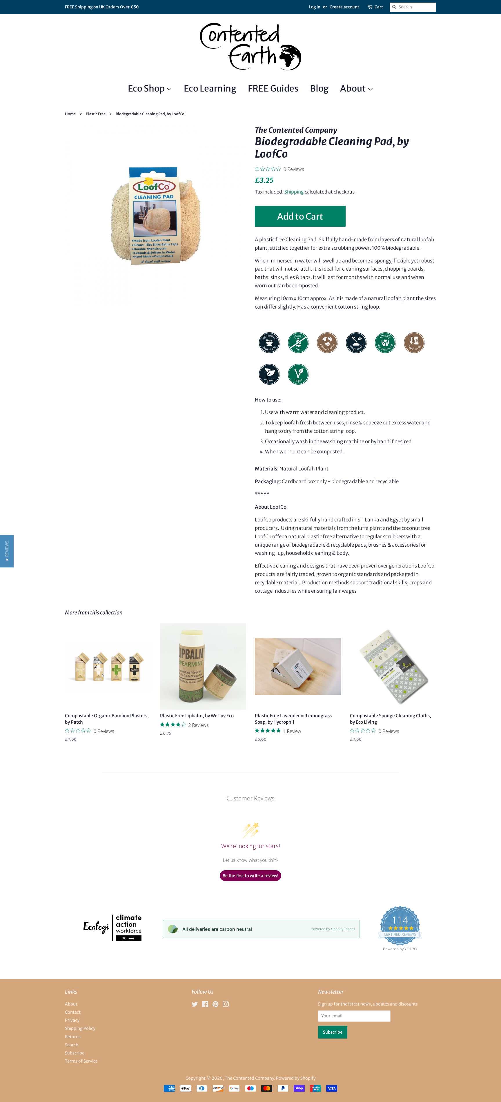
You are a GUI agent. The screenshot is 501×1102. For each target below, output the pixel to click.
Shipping (294, 192)
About (353, 88)
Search (71, 1045)
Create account (344, 7)
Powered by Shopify (296, 1078)
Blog (319, 88)
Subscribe (74, 1053)
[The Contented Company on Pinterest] (215, 1005)
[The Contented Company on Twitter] (195, 1005)
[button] (7, 551)
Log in (314, 7)
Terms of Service (81, 1061)
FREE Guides (273, 88)
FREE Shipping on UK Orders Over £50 (102, 7)
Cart (379, 7)
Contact (73, 1012)
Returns (73, 1036)
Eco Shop (147, 88)
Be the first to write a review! (250, 875)
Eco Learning (210, 88)
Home (70, 114)
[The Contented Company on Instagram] (225, 1005)
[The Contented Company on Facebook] (205, 1005)
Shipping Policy (80, 1028)
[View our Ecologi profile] (112, 939)
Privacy (72, 1020)
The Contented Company (249, 1078)
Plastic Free (96, 114)
